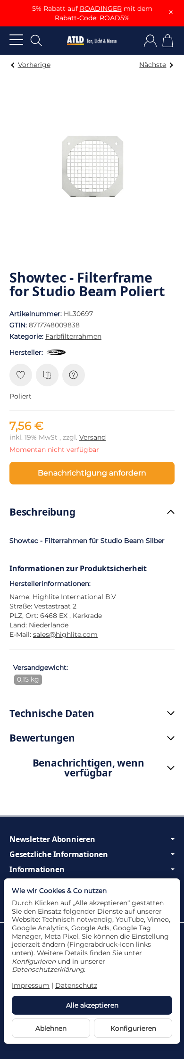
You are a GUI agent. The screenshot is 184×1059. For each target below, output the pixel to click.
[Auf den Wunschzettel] (20, 375)
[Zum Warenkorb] (168, 41)
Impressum (31, 985)
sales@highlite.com (65, 634)
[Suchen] (36, 40)
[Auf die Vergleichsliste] (47, 375)
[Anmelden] (150, 41)
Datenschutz (76, 985)
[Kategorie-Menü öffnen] (16, 39)
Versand (92, 437)
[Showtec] (58, 352)
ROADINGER (101, 8)
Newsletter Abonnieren (52, 839)
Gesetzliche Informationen (58, 854)
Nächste (152, 64)
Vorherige (34, 64)
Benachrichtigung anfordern (92, 472)
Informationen (36, 869)
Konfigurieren (133, 1028)
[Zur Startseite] (92, 40)
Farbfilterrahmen (73, 336)
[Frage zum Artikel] (73, 375)
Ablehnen (51, 1028)
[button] (92, 512)
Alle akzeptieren (92, 1005)
